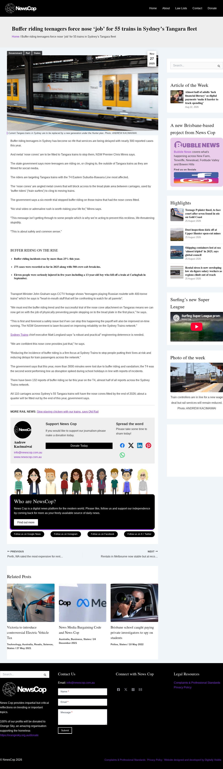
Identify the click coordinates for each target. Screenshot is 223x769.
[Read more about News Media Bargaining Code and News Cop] (82, 602)
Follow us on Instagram (66, 534)
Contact (197, 8)
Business (76, 639)
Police (114, 644)
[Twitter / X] (125, 689)
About (166, 8)
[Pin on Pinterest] (146, 445)
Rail (28, 53)
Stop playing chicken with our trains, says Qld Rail (68, 411)
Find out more (25, 522)
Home (153, 8)
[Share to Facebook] (120, 445)
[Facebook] (118, 689)
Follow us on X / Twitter (139, 534)
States (37, 53)
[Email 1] (140, 689)
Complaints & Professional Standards (197, 682)
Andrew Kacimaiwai (23, 444)
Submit (65, 730)
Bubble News (182, 151)
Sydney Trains (19, 334)
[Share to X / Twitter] (129, 445)
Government (15, 53)
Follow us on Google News (27, 534)
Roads (38, 644)
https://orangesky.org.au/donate (19, 735)
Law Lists (181, 8)
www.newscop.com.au (28, 457)
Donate (212, 8)
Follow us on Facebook (102, 534)
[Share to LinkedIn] (137, 445)
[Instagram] (133, 689)
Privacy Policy (182, 687)
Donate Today (79, 445)
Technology (14, 644)
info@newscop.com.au (28, 452)
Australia (27, 644)
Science (48, 644)
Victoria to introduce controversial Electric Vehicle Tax (28, 632)
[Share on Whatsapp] (120, 455)
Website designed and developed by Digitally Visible (192, 759)
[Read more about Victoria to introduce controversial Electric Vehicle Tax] (31, 602)
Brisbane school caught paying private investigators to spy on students (132, 632)
